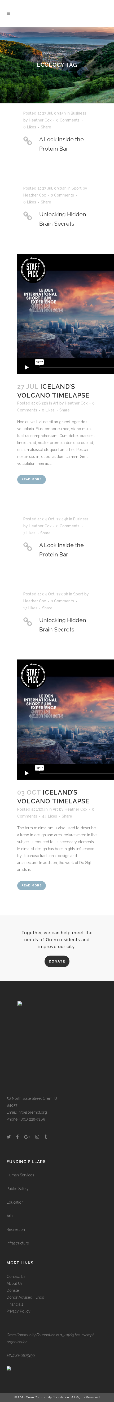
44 (49, 816)
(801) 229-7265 (32, 1119)
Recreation (16, 1229)
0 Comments (68, 120)
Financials (15, 1304)
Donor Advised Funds (25, 1297)
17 (30, 608)
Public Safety (18, 1189)
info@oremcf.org (32, 1112)
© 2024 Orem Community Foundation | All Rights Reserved (57, 1397)
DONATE (57, 961)
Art (55, 403)
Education (15, 1202)
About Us (15, 1283)
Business (78, 113)
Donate (13, 1290)
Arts (10, 1216)
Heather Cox (40, 120)
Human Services (20, 1175)
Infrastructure (18, 1243)
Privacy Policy (18, 1311)
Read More (31, 479)
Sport (77, 188)
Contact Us (16, 1276)
